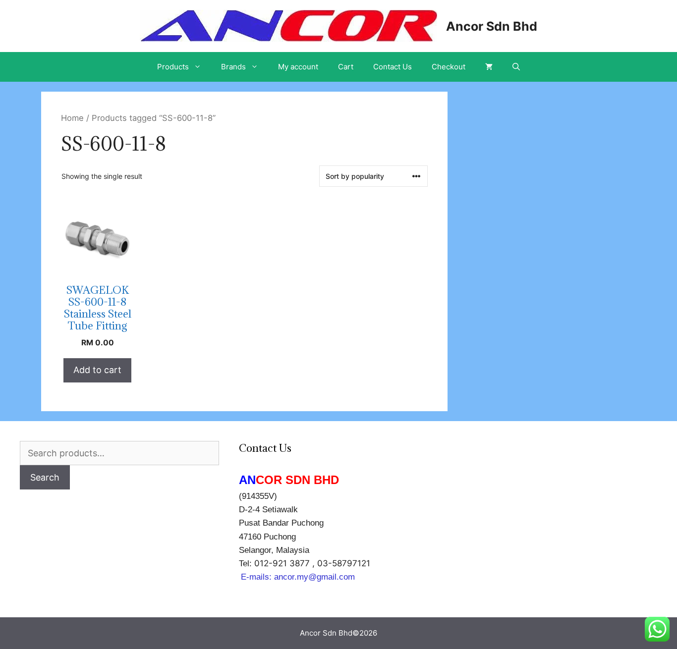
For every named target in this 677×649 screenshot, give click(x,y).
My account (298, 66)
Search (44, 477)
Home (72, 118)
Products (173, 66)
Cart (345, 66)
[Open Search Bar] (516, 67)
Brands (233, 66)
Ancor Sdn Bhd (491, 26)
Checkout (448, 66)
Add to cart (97, 370)
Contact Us (392, 66)
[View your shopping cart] (489, 67)
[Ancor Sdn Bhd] (288, 25)
